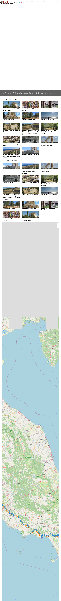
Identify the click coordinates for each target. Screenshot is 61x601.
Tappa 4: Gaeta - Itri (8, 182)
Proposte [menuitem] (49, 1)
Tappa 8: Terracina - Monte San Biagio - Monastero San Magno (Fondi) (49, 132)
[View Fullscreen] (58, 227)
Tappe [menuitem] (38, 1)
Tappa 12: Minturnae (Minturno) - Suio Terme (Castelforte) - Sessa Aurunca (11, 156)
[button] (9, 513)
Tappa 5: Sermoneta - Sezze (29, 119)
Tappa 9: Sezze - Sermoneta (10, 208)
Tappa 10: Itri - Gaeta (27, 144)
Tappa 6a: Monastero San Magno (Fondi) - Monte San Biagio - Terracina (49, 184)
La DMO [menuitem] (32, 1)
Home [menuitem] (28, 1)
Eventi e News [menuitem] (56, 1)
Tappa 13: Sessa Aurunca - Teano (30, 154)
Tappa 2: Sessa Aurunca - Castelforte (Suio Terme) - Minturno (28, 171)
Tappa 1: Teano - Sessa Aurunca (11, 170)
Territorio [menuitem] (43, 1)
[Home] (7, 2)
